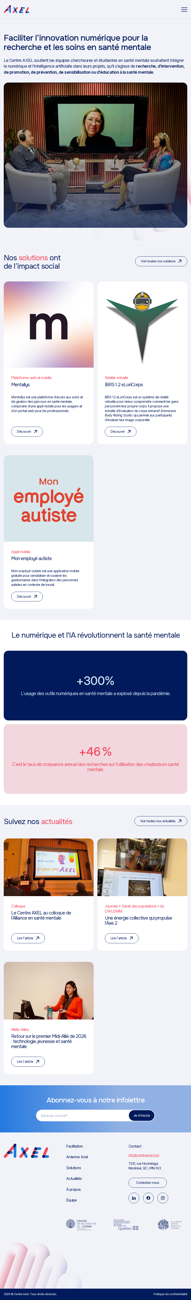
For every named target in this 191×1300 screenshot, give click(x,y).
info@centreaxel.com (144, 1155)
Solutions (73, 1167)
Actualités (74, 1178)
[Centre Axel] (16, 9)
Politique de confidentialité (170, 1294)
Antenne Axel (77, 1157)
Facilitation (74, 1146)
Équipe (71, 1200)
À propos (73, 1189)
